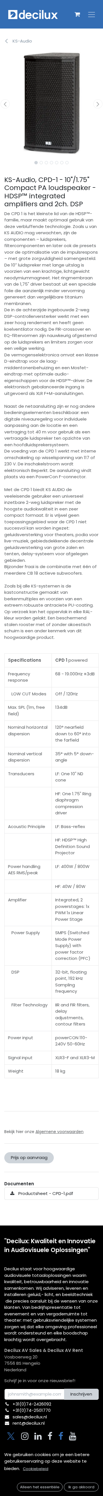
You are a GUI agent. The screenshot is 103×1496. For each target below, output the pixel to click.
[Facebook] (50, 1436)
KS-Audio (21, 41)
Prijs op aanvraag (29, 1157)
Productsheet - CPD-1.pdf (45, 1193)
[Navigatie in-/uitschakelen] (91, 14)
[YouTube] (73, 1436)
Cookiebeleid (35, 1468)
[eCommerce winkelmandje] (77, 14)
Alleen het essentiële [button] (40, 1487)
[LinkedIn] (38, 1436)
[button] (5, 103)
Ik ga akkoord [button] (81, 1487)
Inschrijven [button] (81, 1394)
